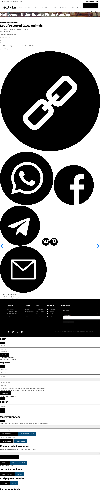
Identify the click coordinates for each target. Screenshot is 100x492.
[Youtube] (21, 332)
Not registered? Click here (8, 359)
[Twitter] (13, 332)
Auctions (35, 7)
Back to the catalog (9, 22)
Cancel (4, 462)
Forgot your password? (7, 357)
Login (4, 354)
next (16, 22)
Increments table (8, 296)
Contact (79, 7)
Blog (73, 7)
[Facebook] (8, 332)
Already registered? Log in (8, 396)
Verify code (6, 441)
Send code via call (27, 433)
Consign (55, 7)
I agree (19, 474)
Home (20, 7)
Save (14, 483)
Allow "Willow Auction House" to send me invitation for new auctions (22, 390)
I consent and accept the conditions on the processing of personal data (23, 388)
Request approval (18, 462)
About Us (27, 7)
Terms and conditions (9, 294)
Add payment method (9, 457)
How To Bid (45, 7)
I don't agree (7, 474)
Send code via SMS (8, 433)
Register (5, 393)
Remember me (5, 351)
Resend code (20, 441)
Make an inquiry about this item (12, 298)
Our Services (63, 7)
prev (1, 22)
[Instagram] (17, 332)
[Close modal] (2, 343)
